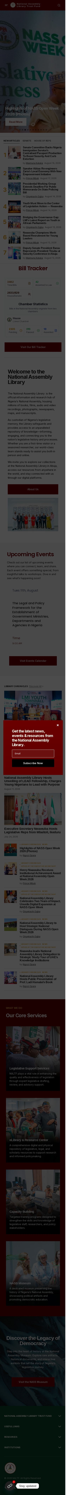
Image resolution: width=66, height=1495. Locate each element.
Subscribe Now (33, 763)
